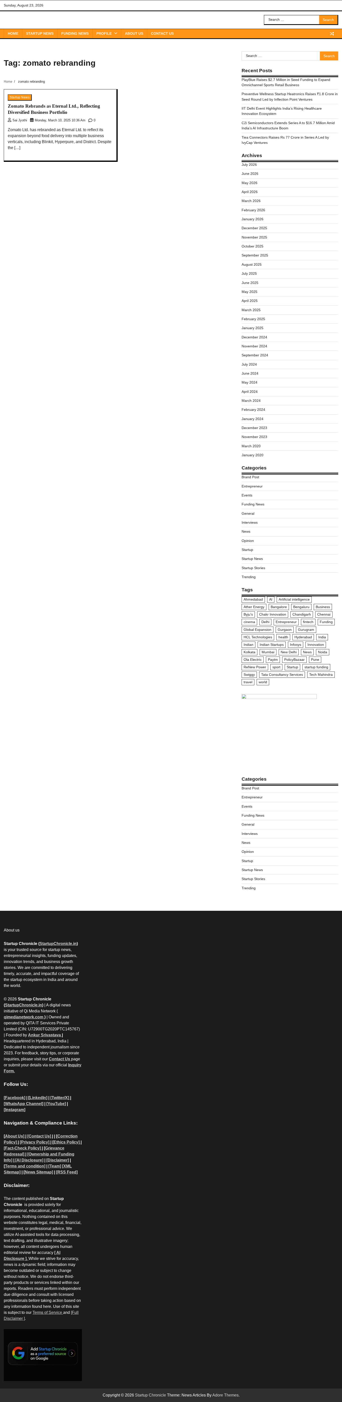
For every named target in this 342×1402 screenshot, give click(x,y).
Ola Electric (253, 660)
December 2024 (254, 337)
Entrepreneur (252, 486)
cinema (249, 622)
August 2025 (252, 264)
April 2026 (250, 192)
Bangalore (279, 607)
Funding (326, 622)
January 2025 (252, 328)
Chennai (323, 614)
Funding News (75, 33)
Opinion (248, 541)
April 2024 (250, 392)
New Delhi (289, 652)
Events (247, 495)
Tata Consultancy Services (282, 675)
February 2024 (253, 410)
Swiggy (249, 675)
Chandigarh (301, 614)
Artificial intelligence (294, 599)
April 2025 (250, 301)
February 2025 (253, 319)
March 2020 (251, 446)
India (322, 637)
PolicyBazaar (294, 660)
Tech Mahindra (321, 675)
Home (13, 33)
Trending (249, 577)
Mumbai (268, 652)
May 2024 (249, 382)
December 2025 (254, 228)
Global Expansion (257, 630)
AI (270, 599)
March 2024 (251, 401)
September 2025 (255, 255)
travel (248, 682)
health (283, 637)
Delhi (265, 622)
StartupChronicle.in (58, 943)
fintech (308, 622)
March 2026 (251, 201)
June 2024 (250, 373)
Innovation (315, 645)
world (263, 682)
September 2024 (255, 355)
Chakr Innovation (272, 614)
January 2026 (252, 219)
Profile (104, 33)
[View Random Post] (332, 33)
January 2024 (252, 419)
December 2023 (254, 428)
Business (323, 607)
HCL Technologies (258, 637)
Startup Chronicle (150, 1395)
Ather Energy (254, 607)
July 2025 (249, 273)
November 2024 (254, 346)
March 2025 (251, 310)
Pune (315, 660)
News (246, 531)
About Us (134, 33)
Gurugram (306, 630)
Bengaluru (301, 607)
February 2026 (253, 210)
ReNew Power (255, 667)
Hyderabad (303, 637)
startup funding (316, 667)
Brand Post (250, 477)
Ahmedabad (253, 599)
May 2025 (249, 292)
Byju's (248, 614)
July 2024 (249, 364)
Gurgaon (285, 630)
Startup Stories (253, 568)
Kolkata (249, 652)
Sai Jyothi (20, 120)
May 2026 (249, 183)
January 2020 (252, 455)
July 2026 (249, 165)
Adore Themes (225, 1395)
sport (276, 667)
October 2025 (252, 246)
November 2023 (254, 437)
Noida (322, 652)
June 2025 (250, 283)
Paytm (273, 660)
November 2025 (254, 237)
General (248, 513)
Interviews (250, 522)
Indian (248, 645)
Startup (247, 550)
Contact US (162, 33)
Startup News (40, 33)
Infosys (295, 645)
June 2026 (250, 174)
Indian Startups (272, 645)
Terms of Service (48, 1312)
